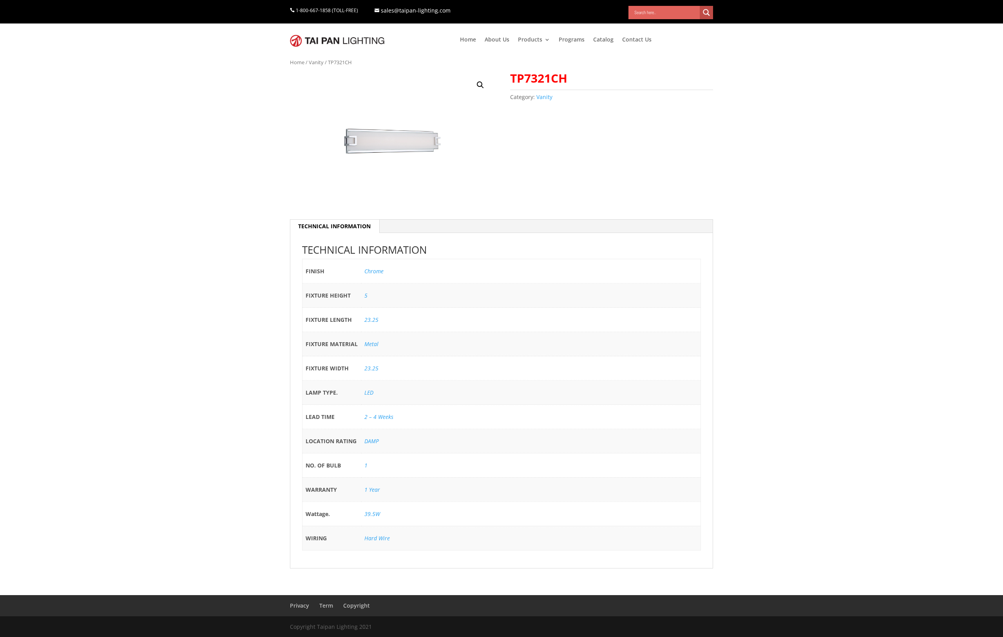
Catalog (603, 40)
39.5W (372, 514)
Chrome (374, 271)
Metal (371, 344)
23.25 (371, 319)
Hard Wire (377, 538)
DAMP (371, 441)
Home (468, 40)
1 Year (372, 489)
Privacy (299, 605)
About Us (497, 40)
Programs (572, 40)
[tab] (335, 226)
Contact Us (637, 40)
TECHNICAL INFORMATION (334, 226)
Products (530, 40)
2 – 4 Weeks (378, 416)
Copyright (356, 605)
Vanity (316, 62)
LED (368, 392)
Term (326, 605)
